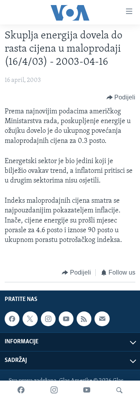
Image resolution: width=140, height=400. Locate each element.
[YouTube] (87, 390)
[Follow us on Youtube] (66, 318)
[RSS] (84, 318)
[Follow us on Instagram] (48, 318)
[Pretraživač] (119, 390)
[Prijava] (101, 318)
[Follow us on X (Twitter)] (30, 318)
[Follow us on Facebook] (12, 318)
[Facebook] (21, 390)
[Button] (121, 97)
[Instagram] (54, 390)
